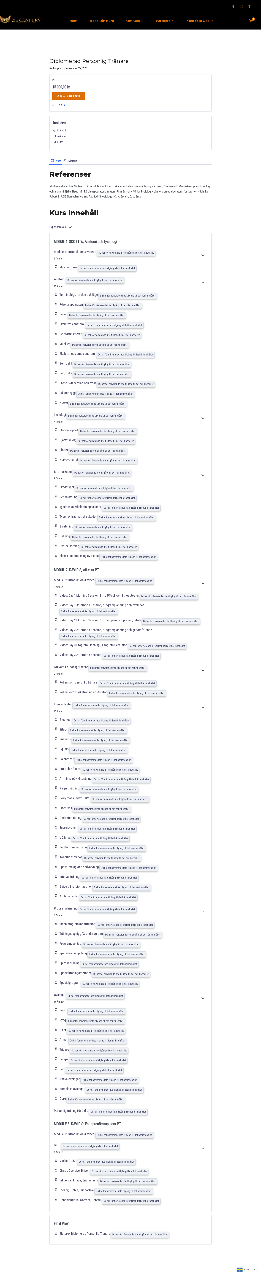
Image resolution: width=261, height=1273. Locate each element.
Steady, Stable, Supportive (76, 1190)
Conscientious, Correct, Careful (80, 1200)
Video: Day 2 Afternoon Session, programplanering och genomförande (105, 630)
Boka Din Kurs (102, 21)
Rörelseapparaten (71, 304)
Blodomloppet (69, 430)
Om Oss (133, 21)
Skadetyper (67, 487)
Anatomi (60, 279)
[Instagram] (241, 6)
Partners (163, 21)
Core (63, 1099)
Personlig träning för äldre (71, 1111)
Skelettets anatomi (72, 324)
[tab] (55, 160)
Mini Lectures (68, 267)
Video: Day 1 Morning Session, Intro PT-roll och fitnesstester (99, 595)
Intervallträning (69, 877)
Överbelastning (69, 546)
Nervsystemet (69, 460)
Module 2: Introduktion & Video (74, 580)
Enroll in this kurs (69, 96)
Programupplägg (70, 943)
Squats (64, 749)
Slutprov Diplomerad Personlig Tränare (85, 1234)
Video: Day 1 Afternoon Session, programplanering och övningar (101, 605)
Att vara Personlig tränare (71, 667)
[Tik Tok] (249, 6)
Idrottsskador (63, 472)
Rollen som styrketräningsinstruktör (83, 692)
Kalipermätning (69, 788)
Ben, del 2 (66, 373)
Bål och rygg (67, 393)
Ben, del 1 (66, 363)
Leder (63, 314)
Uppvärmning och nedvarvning (79, 867)
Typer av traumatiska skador (78, 517)
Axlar (63, 1030)
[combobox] (246, 1269)
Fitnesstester (63, 704)
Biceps (64, 1059)
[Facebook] (233, 6)
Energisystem (68, 828)
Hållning (65, 536)
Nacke (64, 403)
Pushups (65, 739)
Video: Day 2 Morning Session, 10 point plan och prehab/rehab (100, 620)
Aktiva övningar (69, 1079)
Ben (62, 1069)
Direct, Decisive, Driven (74, 1170)
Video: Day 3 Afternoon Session (80, 655)
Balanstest (66, 759)
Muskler (65, 344)
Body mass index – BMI (75, 798)
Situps (64, 729)
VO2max (65, 837)
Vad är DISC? (68, 1161)
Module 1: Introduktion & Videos (75, 252)
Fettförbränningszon (73, 847)
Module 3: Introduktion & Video (74, 1134)
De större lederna (71, 334)
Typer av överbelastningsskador (80, 507)
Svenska (246, 1269)
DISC (57, 1145)
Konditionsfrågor (71, 857)
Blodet (64, 450)
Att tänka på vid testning (75, 778)
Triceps (64, 1050)
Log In (61, 105)
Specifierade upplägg (73, 953)
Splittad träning (69, 963)
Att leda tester (69, 896)
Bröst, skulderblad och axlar (78, 383)
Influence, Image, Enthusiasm (79, 1180)
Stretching (66, 526)
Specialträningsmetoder (75, 973)
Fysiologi (60, 415)
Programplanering (66, 908)
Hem (73, 21)
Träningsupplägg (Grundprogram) (81, 934)
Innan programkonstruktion (77, 924)
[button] (141, 20)
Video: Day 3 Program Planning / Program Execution (93, 645)
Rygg (63, 1020)
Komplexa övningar (72, 1089)
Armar (63, 1040)
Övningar (60, 995)
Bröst (63, 1010)
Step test (65, 720)
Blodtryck (66, 808)
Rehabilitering (68, 497)
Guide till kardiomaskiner (76, 886)
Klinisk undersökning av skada (79, 556)
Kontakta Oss (197, 21)
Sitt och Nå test (70, 769)
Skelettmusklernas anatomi (77, 354)
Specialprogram (70, 983)
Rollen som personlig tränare (78, 682)
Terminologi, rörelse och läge (79, 295)
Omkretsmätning (70, 818)
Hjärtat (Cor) (68, 440)
